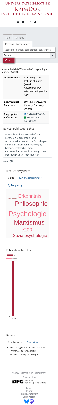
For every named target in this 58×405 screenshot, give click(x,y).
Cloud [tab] (11, 177)
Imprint (29, 391)
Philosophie (31, 203)
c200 (27, 229)
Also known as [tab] (15, 342)
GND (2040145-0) (36, 114)
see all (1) (8, 161)
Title (7, 37)
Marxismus (29, 222)
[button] (24, 22)
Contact (29, 388)
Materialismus (12, 198)
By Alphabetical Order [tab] (30, 177)
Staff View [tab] (32, 342)
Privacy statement (29, 393)
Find (9, 60)
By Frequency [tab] (15, 185)
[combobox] (29, 49)
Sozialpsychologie (30, 235)
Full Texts (19, 37)
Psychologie (28, 214)
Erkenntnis (29, 196)
